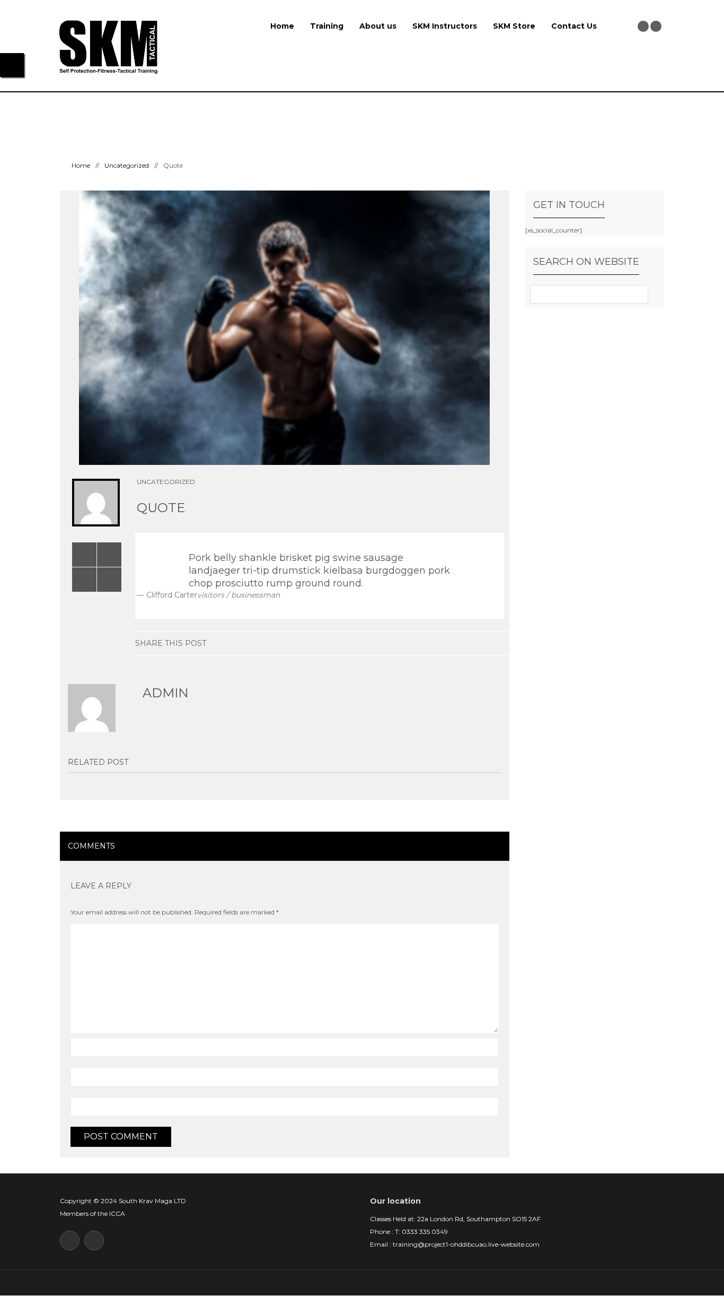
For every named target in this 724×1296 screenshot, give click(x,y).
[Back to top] (362, 1282)
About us (377, 26)
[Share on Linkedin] (419, 643)
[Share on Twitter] (402, 643)
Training (326, 26)
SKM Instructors (444, 26)
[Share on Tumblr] (452, 643)
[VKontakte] (484, 643)
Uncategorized (126, 165)
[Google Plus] (435, 643)
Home (282, 26)
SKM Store (514, 26)
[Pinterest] (468, 643)
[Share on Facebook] (386, 643)
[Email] (501, 643)
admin (166, 693)
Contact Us (574, 26)
